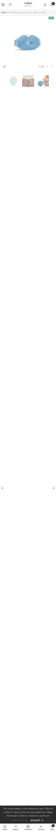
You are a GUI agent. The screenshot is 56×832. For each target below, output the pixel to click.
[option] (28, 42)
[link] (15, 827)
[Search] (10, 4)
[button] (47, 66)
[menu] (3, 4)
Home (3, 12)
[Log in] (45, 4)
